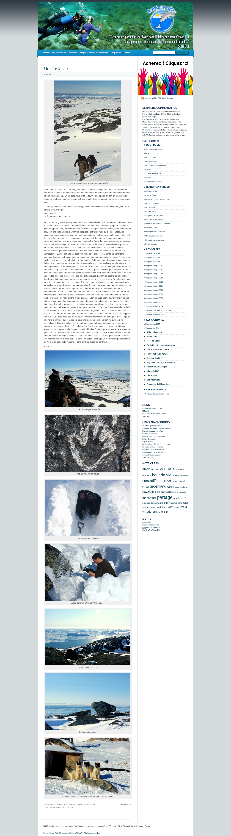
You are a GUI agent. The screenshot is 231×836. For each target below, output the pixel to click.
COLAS (145, 135)
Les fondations (151, 157)
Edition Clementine (149, 439)
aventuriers (179, 469)
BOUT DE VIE (153, 145)
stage (153, 507)
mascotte (182, 492)
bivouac (146, 475)
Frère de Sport (153, 341)
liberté (172, 492)
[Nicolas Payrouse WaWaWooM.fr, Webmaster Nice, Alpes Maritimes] (84, 833)
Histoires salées (151, 228)
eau (180, 481)
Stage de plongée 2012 (154, 282)
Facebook (73, 53)
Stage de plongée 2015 (154, 270)
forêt (184, 481)
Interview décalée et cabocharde (157, 224)
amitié (146, 469)
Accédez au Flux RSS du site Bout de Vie (160, 98)
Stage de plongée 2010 (154, 290)
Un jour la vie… (58, 68)
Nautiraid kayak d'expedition (153, 449)
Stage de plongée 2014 (154, 274)
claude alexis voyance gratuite (153, 132)
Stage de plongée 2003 (154, 314)
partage (52, 807)
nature (152, 498)
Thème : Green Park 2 (51, 833)
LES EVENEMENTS (156, 389)
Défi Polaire (152, 375)
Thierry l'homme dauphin (151, 455)
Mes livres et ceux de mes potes (157, 199)
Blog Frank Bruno (59, 53)
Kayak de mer (147, 442)
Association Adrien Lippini (152, 408)
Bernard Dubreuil (148, 111)
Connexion (146, 522)
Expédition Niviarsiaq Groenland (161, 345)
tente (164, 507)
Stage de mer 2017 (152, 257)
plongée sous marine (152, 503)
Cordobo (63, 833)
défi (169, 481)
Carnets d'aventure (149, 434)
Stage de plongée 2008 (154, 298)
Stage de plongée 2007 (154, 302)
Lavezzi (165, 492)
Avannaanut (152, 337)
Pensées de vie (151, 191)
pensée (176, 498)
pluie (166, 503)
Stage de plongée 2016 (154, 266)
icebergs (184, 487)
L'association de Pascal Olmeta (154, 414)
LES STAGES (153, 249)
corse (146, 481)
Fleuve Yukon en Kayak (157, 354)
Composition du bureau (154, 149)
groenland (158, 486)
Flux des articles (150, 525)
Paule (144, 124)
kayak (146, 491)
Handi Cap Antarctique (157, 367)
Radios (148, 177)
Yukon (145, 512)
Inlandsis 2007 (153, 371)
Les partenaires (151, 161)
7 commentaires (123, 805)
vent (170, 506)
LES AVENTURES (155, 320)
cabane (185, 476)
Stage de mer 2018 (152, 262)
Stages (83, 53)
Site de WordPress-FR (151, 530)
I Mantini (145, 411)
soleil (185, 502)
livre (176, 492)
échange (154, 511)
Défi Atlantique (153, 380)
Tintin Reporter (148, 457)
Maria (144, 122)
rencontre (173, 503)
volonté (177, 507)
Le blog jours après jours (154, 240)
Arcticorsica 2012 (155, 358)
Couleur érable (151, 195)
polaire (58, 807)
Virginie (145, 127)
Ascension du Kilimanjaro (158, 384)
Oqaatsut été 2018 (152, 328)
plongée (184, 498)
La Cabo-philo (150, 207)
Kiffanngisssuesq (154, 332)
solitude (146, 507)
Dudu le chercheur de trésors (153, 436)
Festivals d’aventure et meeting (157, 394)
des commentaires (151, 527)
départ (175, 481)
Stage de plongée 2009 (154, 294)
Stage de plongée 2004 (154, 306)
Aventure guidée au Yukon (152, 426)
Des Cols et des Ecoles (154, 220)
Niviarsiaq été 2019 (152, 324)
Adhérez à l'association (98, 53)
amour (154, 469)
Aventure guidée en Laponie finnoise (156, 428)
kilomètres (156, 492)
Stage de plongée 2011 (154, 286)
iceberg (178, 487)
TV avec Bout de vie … (154, 173)
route (180, 503)
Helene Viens (147, 130)
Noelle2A (145, 117)
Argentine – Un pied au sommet (161, 362)
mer (145, 498)
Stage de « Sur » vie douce (155, 216)
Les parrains (116, 53)
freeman (145, 487)
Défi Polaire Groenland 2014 (84, 805)
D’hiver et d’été (151, 244)
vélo (184, 506)
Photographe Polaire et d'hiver (153, 452)
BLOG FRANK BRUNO (63, 805)
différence (158, 481)
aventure (165, 468)
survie (70, 807)
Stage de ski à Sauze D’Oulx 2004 (158, 310)
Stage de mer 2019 (152, 253)
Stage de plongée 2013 (154, 278)
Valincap (145, 416)
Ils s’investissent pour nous (155, 165)
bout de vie (161, 475)
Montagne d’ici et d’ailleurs (155, 232)
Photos (148, 169)
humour (170, 487)
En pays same (150, 211)
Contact (127, 53)
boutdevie (177, 475)
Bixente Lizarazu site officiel (152, 431)
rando (65, 807)
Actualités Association (153, 182)
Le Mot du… (150, 153)
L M (143, 119)
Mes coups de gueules (154, 236)
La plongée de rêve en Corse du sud (156, 444)
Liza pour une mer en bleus (152, 447)
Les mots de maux (152, 203)
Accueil (46, 53)
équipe (164, 512)
